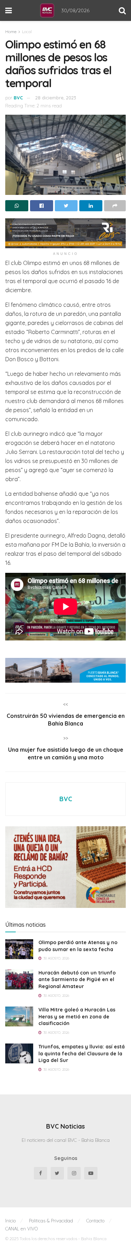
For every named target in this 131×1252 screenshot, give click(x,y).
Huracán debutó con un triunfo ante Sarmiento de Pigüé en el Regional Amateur (77, 979)
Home (10, 31)
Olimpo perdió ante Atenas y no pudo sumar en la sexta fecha (77, 946)
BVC (18, 97)
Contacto (95, 1220)
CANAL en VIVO (21, 1228)
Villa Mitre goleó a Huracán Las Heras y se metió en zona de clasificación (76, 1016)
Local (27, 31)
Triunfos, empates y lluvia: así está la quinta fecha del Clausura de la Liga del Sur (81, 1053)
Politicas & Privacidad (51, 1220)
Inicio (10, 1220)
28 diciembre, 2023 (55, 97)
